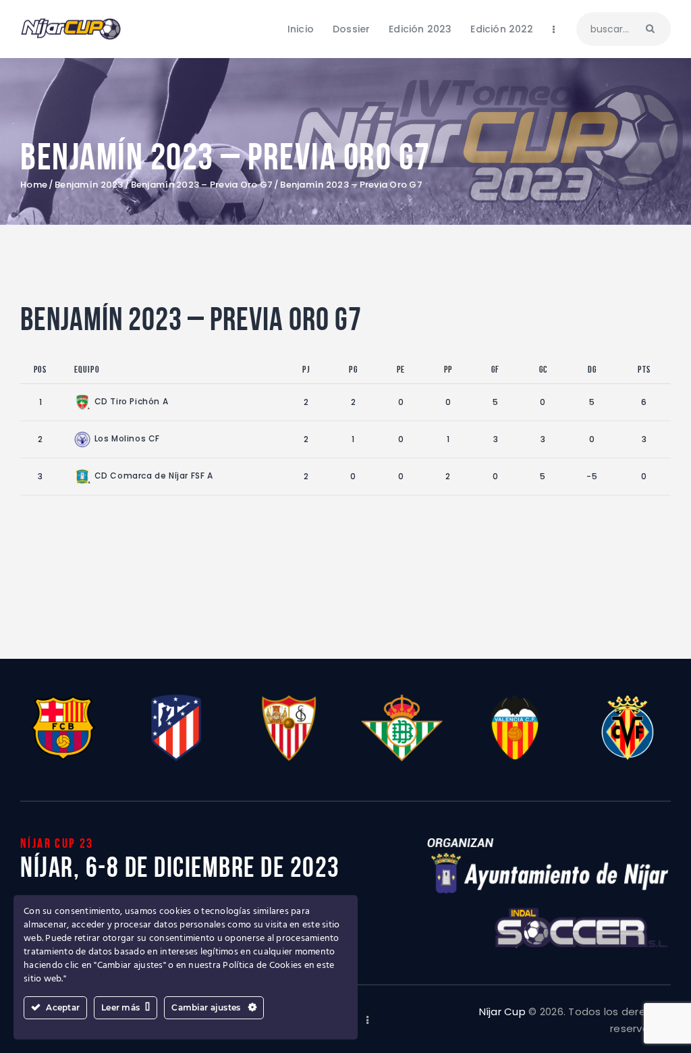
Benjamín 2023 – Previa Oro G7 (202, 185)
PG (353, 369)
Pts (644, 369)
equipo (87, 369)
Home (33, 185)
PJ (306, 369)
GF (495, 369)
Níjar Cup (502, 1011)
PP (448, 369)
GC (543, 369)
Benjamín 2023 (89, 185)
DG (592, 369)
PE (401, 369)
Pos (40, 369)
